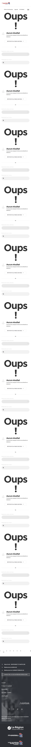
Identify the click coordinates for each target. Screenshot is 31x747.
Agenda (16, 9)
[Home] (15, 728)
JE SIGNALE (21, 9)
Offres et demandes (8, 9)
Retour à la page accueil (14, 41)
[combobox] (15, 54)
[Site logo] (6, 3)
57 (3, 652)
